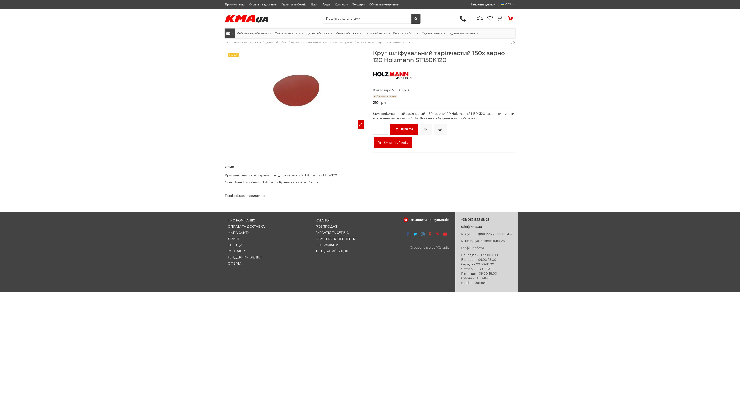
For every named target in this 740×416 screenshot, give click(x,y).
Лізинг (234, 239)
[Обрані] (490, 19)
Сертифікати (327, 245)
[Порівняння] (480, 19)
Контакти (341, 4)
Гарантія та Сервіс (294, 4)
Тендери (358, 4)
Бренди (235, 245)
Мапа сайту (238, 233)
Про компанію (235, 4)
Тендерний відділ (245, 257)
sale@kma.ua (471, 227)
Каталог (323, 220)
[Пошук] (415, 19)
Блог (315, 4)
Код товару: (382, 90)
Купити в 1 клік (395, 142)
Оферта (234, 263)
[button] (230, 33)
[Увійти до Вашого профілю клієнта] (500, 19)
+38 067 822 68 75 (475, 219)
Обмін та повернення (384, 4)
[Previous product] (511, 42)
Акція (327, 4)
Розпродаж (327, 226)
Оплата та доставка (263, 4)
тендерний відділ (333, 251)
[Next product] (514, 42)
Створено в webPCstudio (430, 247)
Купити (407, 129)
